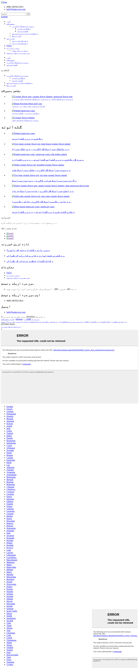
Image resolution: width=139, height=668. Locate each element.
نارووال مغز (8, 321)
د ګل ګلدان (105, 321)
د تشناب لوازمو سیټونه (25, 33)
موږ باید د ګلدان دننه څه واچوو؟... (28, 250)
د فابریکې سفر (20, 50)
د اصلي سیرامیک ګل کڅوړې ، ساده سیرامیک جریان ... (43, 191)
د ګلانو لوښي (24, 28)
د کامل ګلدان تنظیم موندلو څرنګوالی (30, 261)
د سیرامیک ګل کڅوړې (23, 26)
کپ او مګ (16, 36)
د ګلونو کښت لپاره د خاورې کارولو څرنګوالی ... (36, 255)
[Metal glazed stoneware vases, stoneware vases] (33, 207)
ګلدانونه (22, 31)
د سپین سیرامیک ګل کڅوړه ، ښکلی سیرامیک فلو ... (41, 170)
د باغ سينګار (119, 321)
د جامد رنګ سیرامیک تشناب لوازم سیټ (37, 321)
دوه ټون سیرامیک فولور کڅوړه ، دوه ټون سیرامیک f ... (44, 180)
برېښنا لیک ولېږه (11, 326)
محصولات (11, 24)
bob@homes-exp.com (16, 312)
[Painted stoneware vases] (23, 133)
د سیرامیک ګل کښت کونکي (25, 120)
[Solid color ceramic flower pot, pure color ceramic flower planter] (41, 196)
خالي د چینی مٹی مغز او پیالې (28, 106)
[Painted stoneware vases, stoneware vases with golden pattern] (39, 154)
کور (9, 21)
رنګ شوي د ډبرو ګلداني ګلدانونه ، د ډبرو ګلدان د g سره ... (48, 159)
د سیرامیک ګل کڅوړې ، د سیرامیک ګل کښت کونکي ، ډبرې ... (42, 99)
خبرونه (11, 38)
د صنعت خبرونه (20, 43)
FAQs (9, 45)
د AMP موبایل (32, 319)
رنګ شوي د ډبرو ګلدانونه (26, 113)
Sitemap (19, 319)
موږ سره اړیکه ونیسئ (18, 53)
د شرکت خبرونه (20, 41)
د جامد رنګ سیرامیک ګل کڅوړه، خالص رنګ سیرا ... (41, 201)
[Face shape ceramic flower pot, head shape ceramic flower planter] (41, 144)
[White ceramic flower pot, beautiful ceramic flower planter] (38, 165)
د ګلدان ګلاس (91, 321)
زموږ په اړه (13, 48)
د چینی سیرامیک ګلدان (71, 321)
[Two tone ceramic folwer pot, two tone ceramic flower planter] (39, 175)
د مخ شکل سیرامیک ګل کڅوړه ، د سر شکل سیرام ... (40, 149)
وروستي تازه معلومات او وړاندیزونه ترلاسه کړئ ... (29, 223)
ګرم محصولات (7, 319)
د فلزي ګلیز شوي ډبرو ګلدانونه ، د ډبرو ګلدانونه (43, 212)
